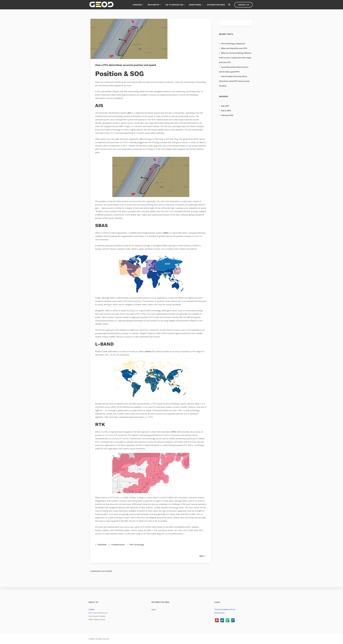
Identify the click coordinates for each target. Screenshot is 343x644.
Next (202, 556)
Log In (153, 609)
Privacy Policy (219, 613)
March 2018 (226, 110)
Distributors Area (216, 5)
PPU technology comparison (233, 43)
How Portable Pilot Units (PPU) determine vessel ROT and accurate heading (234, 81)
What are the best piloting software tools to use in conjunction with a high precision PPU (235, 58)
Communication (118, 544)
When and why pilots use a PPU (234, 48)
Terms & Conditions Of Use (224, 609)
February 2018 (227, 115)
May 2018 (225, 106)
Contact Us (243, 5)
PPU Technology (137, 544)
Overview (137, 5)
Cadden (91, 609)
